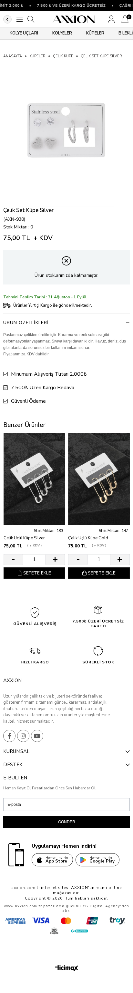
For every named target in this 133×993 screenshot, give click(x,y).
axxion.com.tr (25, 887)
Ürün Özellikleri (26, 323)
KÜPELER (95, 33)
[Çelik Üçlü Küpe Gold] (98, 479)
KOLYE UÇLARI (24, 33)
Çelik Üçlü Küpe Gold (88, 538)
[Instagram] (23, 736)
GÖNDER (66, 822)
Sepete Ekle (37, 573)
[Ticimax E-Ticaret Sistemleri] (66, 968)
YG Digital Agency (101, 906)
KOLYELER (62, 33)
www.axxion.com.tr (23, 906)
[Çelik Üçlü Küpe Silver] (34, 479)
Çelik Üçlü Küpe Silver (24, 538)
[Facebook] (9, 736)
